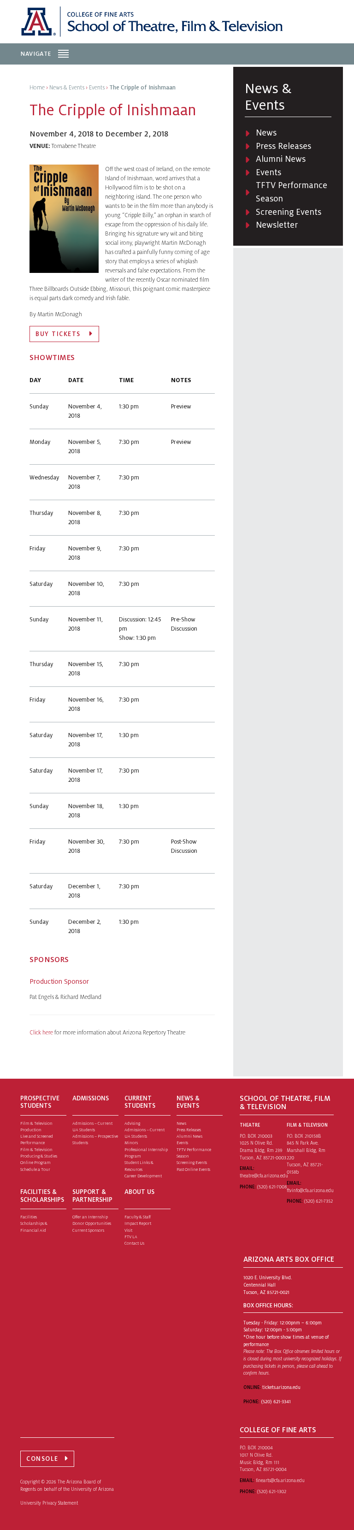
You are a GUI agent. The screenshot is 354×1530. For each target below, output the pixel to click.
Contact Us (134, 1243)
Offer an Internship (90, 1217)
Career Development (143, 1176)
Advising (132, 1123)
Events (268, 172)
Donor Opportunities (91, 1223)
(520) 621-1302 (271, 1491)
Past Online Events (193, 1169)
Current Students (139, 1102)
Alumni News (281, 159)
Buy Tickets (59, 334)
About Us (139, 1191)
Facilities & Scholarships (42, 1195)
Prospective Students (39, 1102)
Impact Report (137, 1223)
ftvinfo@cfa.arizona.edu (310, 1190)
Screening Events (288, 212)
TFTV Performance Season (291, 192)
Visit (128, 1230)
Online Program (35, 1162)
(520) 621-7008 (272, 1186)
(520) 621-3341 (276, 1401)
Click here (42, 1032)
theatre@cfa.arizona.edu (264, 1175)
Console (42, 1458)
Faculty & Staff (137, 1217)
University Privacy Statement (49, 1503)
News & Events (188, 1102)
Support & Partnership (92, 1195)
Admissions (90, 1098)
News (266, 132)
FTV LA (130, 1237)
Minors (131, 1142)
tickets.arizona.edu (281, 1387)
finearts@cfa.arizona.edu (280, 1480)
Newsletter (277, 225)
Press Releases (283, 146)
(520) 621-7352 (318, 1201)
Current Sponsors (88, 1230)
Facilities (28, 1217)
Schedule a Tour (35, 1169)
